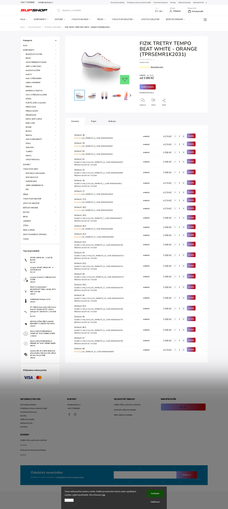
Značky (26, 239)
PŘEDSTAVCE (31, 107)
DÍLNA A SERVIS (29, 230)
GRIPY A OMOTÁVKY (33, 66)
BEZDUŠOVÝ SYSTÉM (34, 54)
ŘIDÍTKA (29, 135)
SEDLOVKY (30, 147)
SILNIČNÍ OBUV (31, 181)
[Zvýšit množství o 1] (184, 136)
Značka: (144, 62)
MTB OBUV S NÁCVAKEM (35, 173)
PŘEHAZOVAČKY (32, 111)
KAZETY (29, 74)
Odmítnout (155, 502)
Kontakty (24, 427)
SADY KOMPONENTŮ (34, 139)
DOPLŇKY (26, 164)
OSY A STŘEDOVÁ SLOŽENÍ (36, 94)
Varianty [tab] (75, 121)
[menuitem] (25, 19)
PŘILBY (25, 194)
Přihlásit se (186, 475)
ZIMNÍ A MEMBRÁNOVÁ (34, 185)
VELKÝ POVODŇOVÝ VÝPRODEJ (35, 234)
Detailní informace (147, 92)
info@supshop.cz (74, 404)
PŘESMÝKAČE (31, 115)
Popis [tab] (93, 121)
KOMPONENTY (28, 50)
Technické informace (160, 2)
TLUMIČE (29, 151)
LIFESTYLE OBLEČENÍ (31, 203)
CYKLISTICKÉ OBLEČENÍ (32, 198)
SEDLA (28, 143)
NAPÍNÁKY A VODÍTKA (34, 90)
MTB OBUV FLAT (32, 177)
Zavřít (200, 109)
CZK (160, 11)
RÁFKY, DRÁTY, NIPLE (34, 119)
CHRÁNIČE (27, 221)
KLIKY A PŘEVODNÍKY (34, 78)
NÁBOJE (29, 86)
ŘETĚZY (29, 131)
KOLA (25, 45)
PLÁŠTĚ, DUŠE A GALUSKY (36, 103)
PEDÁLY (29, 98)
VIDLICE (28, 155)
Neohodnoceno (157, 67)
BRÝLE (25, 216)
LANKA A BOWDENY (33, 82)
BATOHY (26, 212)
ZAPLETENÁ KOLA (33, 159)
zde (103, 495)
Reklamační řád (198, 2)
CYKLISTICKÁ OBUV (30, 169)
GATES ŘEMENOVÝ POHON (36, 62)
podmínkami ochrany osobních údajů (70, 477)
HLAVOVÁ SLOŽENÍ (33, 70)
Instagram (75, 414)
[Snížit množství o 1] (175, 136)
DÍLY (27, 189)
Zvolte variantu (148, 87)
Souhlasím (155, 493)
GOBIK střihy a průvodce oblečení (127, 404)
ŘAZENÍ (28, 127)
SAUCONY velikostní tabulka (125, 410)
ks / (183, 407)
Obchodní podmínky (117, 2)
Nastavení (69, 500)
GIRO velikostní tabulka (123, 415)
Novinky (173, 2)
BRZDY (28, 58)
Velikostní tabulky (184, 2)
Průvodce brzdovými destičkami (33, 450)
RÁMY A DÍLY (30, 123)
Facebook (69, 414)
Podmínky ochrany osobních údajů (139, 2)
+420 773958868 (73, 408)
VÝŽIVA (25, 225)
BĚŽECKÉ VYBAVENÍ (30, 207)
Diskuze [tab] (112, 121)
